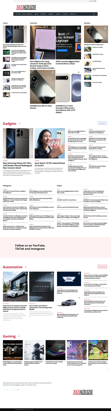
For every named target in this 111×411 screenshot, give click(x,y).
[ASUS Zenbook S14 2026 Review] (87, 77)
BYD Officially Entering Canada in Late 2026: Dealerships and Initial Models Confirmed (67, 315)
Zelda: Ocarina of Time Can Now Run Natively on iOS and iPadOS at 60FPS (97, 363)
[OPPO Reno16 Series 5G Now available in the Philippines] (6, 80)
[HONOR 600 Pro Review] (87, 56)
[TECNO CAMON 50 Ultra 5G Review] (87, 70)
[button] (94, 14)
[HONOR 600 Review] (87, 63)
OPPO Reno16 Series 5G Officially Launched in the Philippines (41, 208)
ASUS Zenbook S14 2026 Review (99, 75)
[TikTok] (11, 390)
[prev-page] (4, 369)
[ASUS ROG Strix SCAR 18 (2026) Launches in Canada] (55, 350)
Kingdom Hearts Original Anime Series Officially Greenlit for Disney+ (33, 363)
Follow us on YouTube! (21, 394)
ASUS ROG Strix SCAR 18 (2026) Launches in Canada (97, 167)
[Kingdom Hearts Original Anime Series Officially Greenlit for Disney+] (34, 350)
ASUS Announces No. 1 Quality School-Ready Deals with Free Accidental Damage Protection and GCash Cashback (15, 227)
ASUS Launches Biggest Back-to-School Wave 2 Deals (18, 72)
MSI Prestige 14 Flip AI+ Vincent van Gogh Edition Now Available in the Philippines (98, 157)
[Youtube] (95, 1)
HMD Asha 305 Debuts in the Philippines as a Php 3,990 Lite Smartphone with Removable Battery (41, 217)
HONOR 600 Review (96, 61)
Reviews (87, 23)
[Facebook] (89, 1)
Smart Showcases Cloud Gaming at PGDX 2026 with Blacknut (40, 199)
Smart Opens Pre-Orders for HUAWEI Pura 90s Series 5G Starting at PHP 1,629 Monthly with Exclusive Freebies (15, 208)
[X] (93, 1)
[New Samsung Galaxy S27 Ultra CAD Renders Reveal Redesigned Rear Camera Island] (15, 34)
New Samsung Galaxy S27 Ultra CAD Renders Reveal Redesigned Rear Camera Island (14, 46)
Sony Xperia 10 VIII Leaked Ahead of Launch (18, 65)
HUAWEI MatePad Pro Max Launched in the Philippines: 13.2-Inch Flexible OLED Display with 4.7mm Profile (77, 168)
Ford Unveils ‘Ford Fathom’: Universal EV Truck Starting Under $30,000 (40, 307)
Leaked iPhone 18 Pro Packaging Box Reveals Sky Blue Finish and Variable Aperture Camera (18, 87)
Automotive (86, 221)
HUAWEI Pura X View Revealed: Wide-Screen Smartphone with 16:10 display (65, 109)
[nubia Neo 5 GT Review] (87, 49)
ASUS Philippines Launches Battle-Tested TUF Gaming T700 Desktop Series (77, 148)
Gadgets (5, 160)
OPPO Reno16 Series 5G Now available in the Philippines (17, 79)
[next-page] (107, 369)
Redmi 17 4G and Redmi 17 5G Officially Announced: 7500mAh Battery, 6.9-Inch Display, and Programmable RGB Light (68, 224)
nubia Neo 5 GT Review (97, 47)
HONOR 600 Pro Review (97, 54)
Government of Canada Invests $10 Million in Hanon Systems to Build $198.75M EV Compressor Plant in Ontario (95, 224)
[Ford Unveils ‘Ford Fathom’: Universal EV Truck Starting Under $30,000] (41, 287)
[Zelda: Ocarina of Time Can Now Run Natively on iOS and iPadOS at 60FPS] (98, 350)
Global (58, 198)
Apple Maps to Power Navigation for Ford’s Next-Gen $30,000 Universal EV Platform (67, 291)
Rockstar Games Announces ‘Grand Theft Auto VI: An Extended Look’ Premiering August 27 (76, 363)
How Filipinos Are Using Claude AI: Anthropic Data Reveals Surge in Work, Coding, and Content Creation (19, 59)
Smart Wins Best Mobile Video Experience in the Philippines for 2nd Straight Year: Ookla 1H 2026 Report (18, 52)
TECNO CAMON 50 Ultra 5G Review (98, 69)
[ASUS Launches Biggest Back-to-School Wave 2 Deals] (6, 73)
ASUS (69, 129)
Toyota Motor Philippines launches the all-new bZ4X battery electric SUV (96, 311)
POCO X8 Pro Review (97, 82)
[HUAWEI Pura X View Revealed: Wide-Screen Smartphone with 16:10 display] (68, 87)
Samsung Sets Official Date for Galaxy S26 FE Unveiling (97, 147)
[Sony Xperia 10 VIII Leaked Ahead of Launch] (6, 66)
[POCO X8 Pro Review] (87, 84)
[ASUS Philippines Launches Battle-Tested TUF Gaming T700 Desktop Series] (13, 350)
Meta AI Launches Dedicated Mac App (67, 207)
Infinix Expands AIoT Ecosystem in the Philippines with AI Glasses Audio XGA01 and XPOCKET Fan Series (41, 227)
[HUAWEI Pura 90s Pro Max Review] (6, 94)
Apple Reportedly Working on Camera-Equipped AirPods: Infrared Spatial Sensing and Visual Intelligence (77, 158)
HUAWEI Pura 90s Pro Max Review (19, 92)
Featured (33, 23)
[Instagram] (91, 1)
